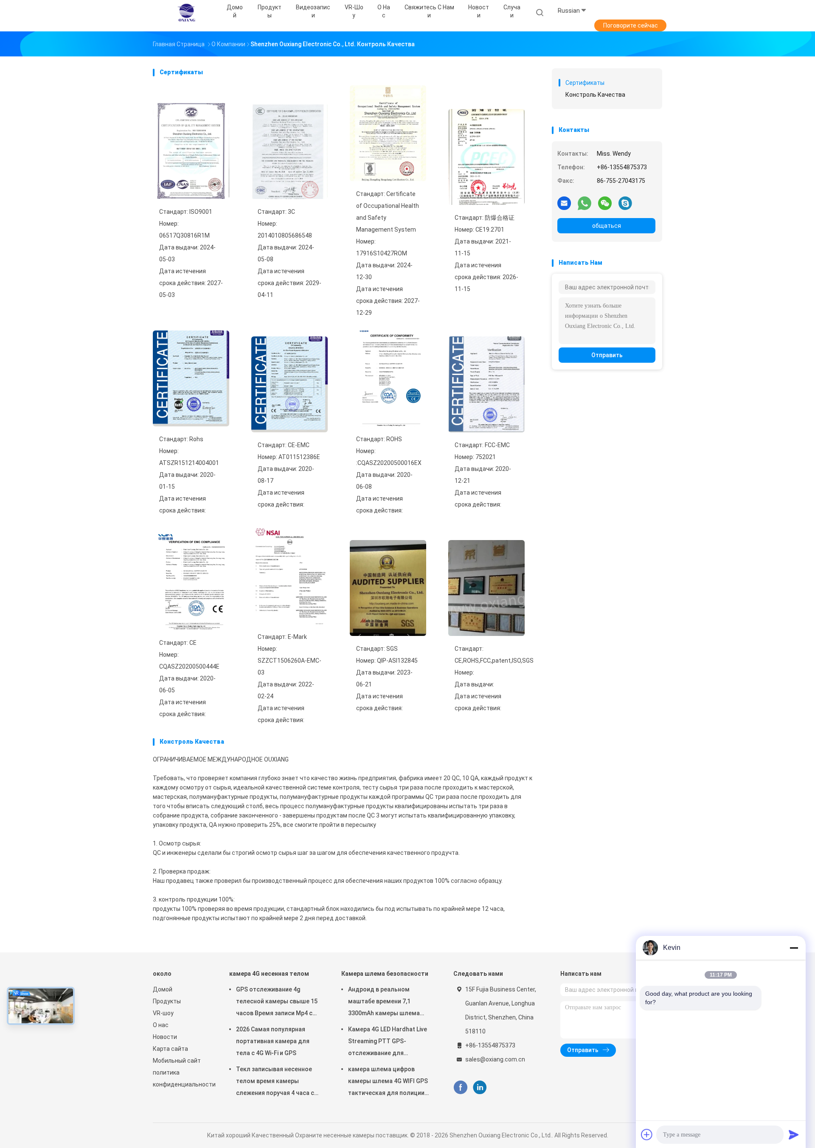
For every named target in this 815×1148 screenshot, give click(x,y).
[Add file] (647, 1134)
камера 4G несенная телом (269, 973)
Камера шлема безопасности (384, 973)
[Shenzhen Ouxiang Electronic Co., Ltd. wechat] (605, 203)
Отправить (607, 355)
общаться (606, 225)
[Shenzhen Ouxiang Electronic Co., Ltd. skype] (625, 203)
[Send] (794, 1134)
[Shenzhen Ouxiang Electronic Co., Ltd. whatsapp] (584, 203)
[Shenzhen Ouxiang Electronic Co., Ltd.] (186, 13)
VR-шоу (163, 1013)
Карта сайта (170, 1048)
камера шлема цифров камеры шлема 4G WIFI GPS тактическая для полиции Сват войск (388, 1082)
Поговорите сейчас (630, 25)
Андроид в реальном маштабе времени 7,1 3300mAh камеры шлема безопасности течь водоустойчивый (384, 1002)
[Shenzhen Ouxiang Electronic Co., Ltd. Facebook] (460, 1087)
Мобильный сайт (177, 1060)
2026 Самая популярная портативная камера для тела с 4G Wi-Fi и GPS (272, 1041)
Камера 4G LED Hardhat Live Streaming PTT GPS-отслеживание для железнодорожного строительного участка (387, 1042)
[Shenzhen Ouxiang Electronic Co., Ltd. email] (564, 203)
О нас (161, 1025)
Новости (165, 1036)
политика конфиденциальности (182, 1078)
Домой (162, 989)
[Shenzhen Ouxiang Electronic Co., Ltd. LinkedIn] (480, 1087)
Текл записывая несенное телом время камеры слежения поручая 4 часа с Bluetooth (275, 1082)
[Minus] (794, 948)
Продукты (167, 1001)
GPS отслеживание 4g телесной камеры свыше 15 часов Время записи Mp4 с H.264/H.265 (277, 1002)
